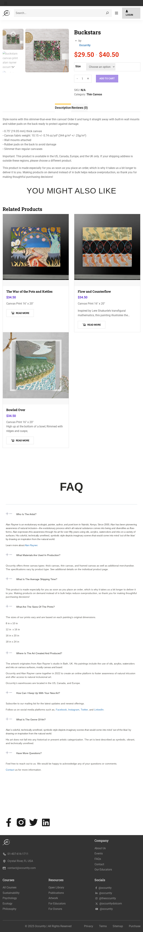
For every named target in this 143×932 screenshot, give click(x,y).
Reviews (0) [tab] (80, 107)
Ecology (7, 903)
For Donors (55, 909)
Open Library (56, 887)
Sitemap (118, 926)
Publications (56, 893)
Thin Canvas (94, 94)
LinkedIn (99, 709)
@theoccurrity (107, 898)
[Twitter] (33, 822)
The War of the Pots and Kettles (29, 292)
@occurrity (105, 887)
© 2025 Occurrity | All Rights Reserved (48, 926)
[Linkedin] (46, 822)
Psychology (10, 898)
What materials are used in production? (38, 555)
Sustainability (11, 893)
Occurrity (85, 45)
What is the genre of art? (31, 719)
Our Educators (103, 869)
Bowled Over (15, 410)
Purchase (134, 926)
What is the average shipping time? (36, 579)
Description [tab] (63, 107)
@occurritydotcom (110, 903)
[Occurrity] (7, 12)
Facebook (61, 709)
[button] (71, 516)
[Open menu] (6, 3)
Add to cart (107, 78)
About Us (100, 848)
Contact (10, 769)
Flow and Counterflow (94, 292)
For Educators (57, 903)
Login (129, 14)
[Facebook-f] (8, 822)
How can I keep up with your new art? (38, 693)
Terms (103, 926)
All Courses (9, 887)
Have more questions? (29, 753)
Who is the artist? (26, 514)
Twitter (84, 709)
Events (99, 853)
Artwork (53, 898)
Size (78, 66)
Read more (22, 313)
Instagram (73, 709)
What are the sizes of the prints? (35, 606)
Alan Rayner (31, 545)
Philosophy (9, 909)
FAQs (98, 859)
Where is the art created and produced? (39, 653)
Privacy (88, 926)
